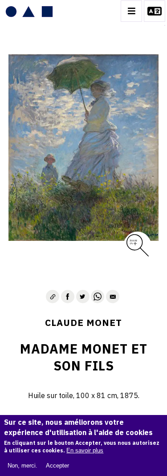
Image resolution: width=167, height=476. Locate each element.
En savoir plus (84, 450)
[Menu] (131, 11)
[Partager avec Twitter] (83, 296)
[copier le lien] (52, 296)
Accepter (57, 465)
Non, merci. (22, 465)
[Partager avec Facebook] (67, 296)
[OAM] (29, 11)
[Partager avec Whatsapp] (97, 296)
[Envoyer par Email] (112, 296)
